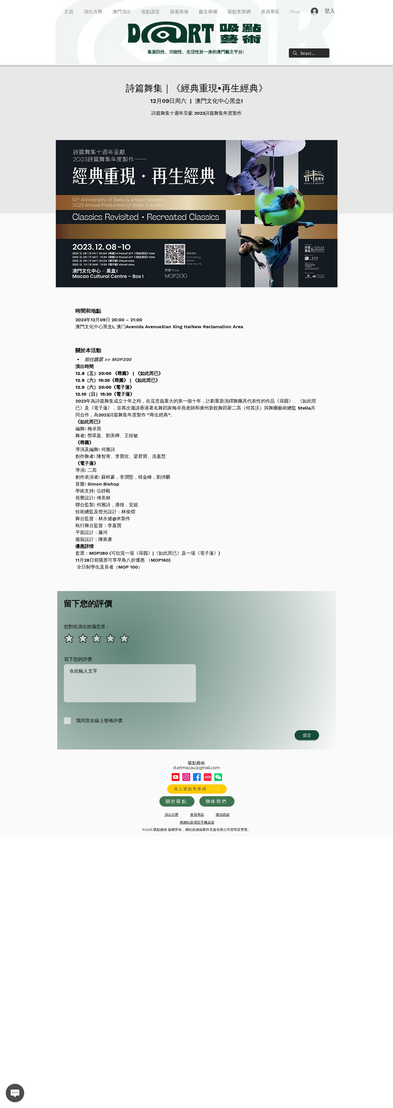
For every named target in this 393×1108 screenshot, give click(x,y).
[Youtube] (176, 777)
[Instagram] (186, 777)
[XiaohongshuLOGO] (207, 777)
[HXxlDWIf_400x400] (218, 777)
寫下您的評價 (78, 659)
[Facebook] (197, 777)
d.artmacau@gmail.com (196, 767)
